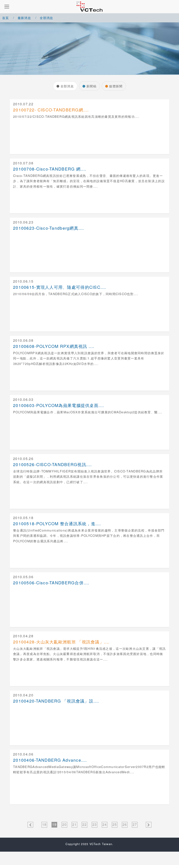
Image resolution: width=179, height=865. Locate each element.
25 (114, 824)
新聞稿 (91, 86)
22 (84, 824)
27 (135, 824)
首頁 (5, 17)
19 (54, 824)
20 (64, 824)
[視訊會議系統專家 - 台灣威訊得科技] (89, 6)
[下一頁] (148, 825)
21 (74, 824)
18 (44, 824)
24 (104, 824)
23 (94, 824)
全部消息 (67, 86)
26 (124, 824)
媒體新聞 (115, 86)
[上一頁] (30, 825)
